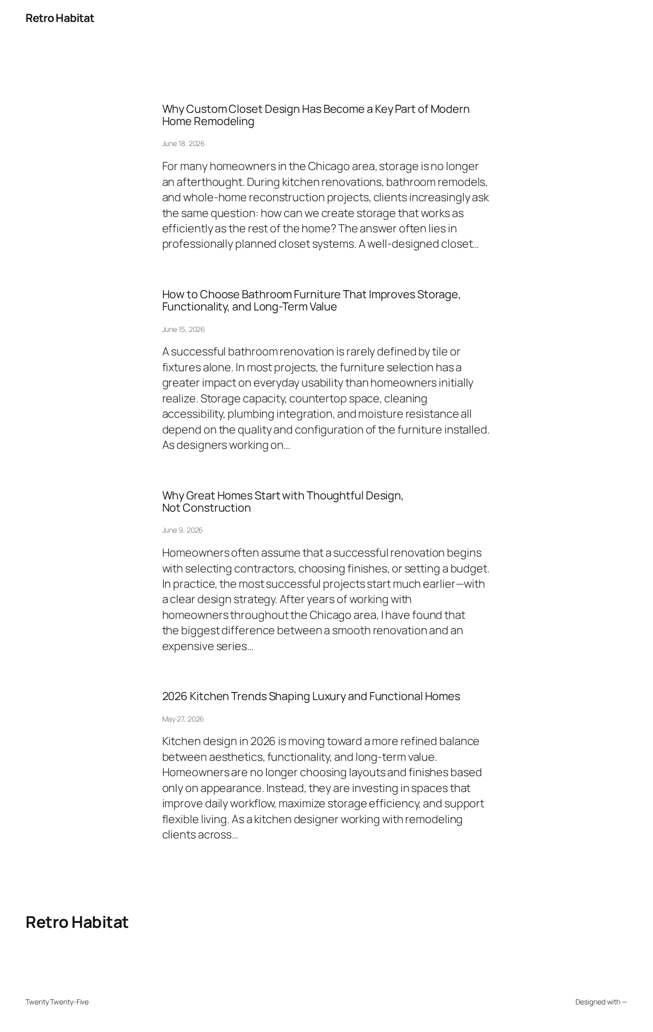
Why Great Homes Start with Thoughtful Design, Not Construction (283, 501)
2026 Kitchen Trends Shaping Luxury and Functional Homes (311, 696)
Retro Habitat (60, 18)
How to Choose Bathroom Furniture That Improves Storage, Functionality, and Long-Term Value (312, 300)
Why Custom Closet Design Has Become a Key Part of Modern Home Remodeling (316, 115)
